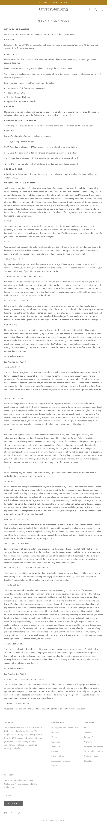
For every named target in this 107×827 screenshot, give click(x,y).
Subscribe (13, 803)
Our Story (55, 741)
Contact (54, 737)
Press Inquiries (57, 756)
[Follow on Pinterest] (12, 813)
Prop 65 (55, 765)
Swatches (88, 732)
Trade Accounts (91, 756)
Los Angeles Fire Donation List (64, 727)
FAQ (86, 727)
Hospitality (88, 760)
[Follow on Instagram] (5, 813)
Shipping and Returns (93, 746)
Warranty (88, 741)
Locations (55, 732)
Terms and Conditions (93, 751)
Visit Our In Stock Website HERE (53, 2)
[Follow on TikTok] (19, 813)
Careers (54, 751)
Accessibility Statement (61, 760)
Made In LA (56, 746)
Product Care (90, 737)
